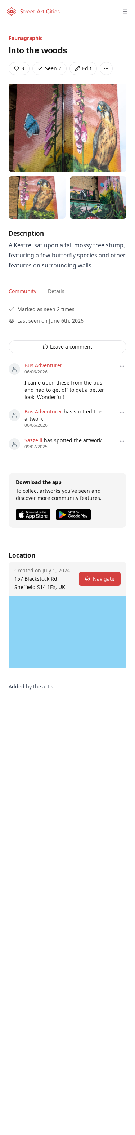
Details (56, 291)
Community (22, 291)
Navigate (103, 578)
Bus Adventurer (43, 365)
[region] (67, 632)
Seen (53, 68)
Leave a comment (71, 346)
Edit (86, 68)
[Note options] (122, 366)
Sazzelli (33, 440)
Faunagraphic (25, 38)
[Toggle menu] (125, 11)
